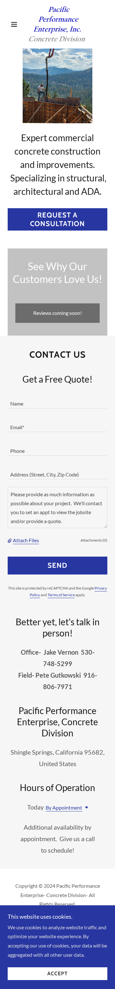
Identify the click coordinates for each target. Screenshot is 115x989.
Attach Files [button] (26, 540)
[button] (15, 24)
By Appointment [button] (64, 807)
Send (57, 565)
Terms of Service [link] (61, 594)
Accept (57, 974)
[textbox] (57, 400)
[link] (57, 24)
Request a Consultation (57, 219)
